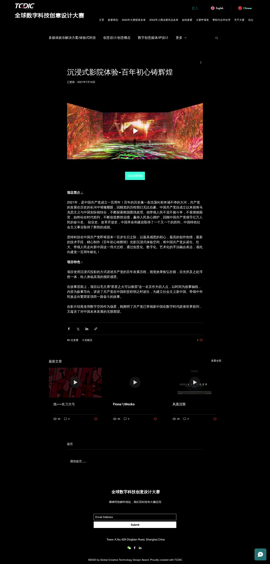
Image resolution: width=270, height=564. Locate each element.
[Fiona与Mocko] (135, 382)
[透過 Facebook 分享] (69, 329)
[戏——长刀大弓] (75, 382)
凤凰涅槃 (179, 404)
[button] (216, 37)
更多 (179, 38)
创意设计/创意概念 (117, 38)
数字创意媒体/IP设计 (153, 38)
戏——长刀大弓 (64, 404)
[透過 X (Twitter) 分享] (78, 329)
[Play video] (135, 131)
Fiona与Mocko (124, 404)
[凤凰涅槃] (194, 382)
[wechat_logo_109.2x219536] (129, 548)
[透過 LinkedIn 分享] (87, 329)
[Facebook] (134, 548)
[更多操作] (201, 62)
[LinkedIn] (140, 548)
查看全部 (216, 360)
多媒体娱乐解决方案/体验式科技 (72, 38)
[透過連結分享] (96, 329)
